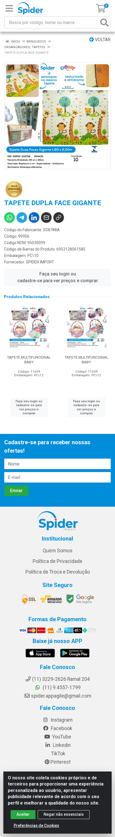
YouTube (61, 737)
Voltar (102, 39)
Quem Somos (58, 550)
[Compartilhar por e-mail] (46, 217)
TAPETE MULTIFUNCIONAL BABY (29, 359)
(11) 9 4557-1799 (61, 687)
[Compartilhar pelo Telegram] (21, 217)
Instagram (61, 720)
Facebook (61, 728)
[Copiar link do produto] (58, 217)
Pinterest (60, 762)
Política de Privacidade (57, 561)
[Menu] (9, 8)
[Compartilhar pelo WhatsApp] (9, 217)
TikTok (57, 753)
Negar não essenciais (64, 814)
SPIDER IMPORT (40, 262)
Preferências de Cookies (36, 825)
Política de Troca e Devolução (57, 572)
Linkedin (61, 745)
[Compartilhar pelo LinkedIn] (34, 217)
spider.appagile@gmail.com (61, 696)
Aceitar (23, 814)
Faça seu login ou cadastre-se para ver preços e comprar (57, 277)
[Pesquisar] (104, 22)
